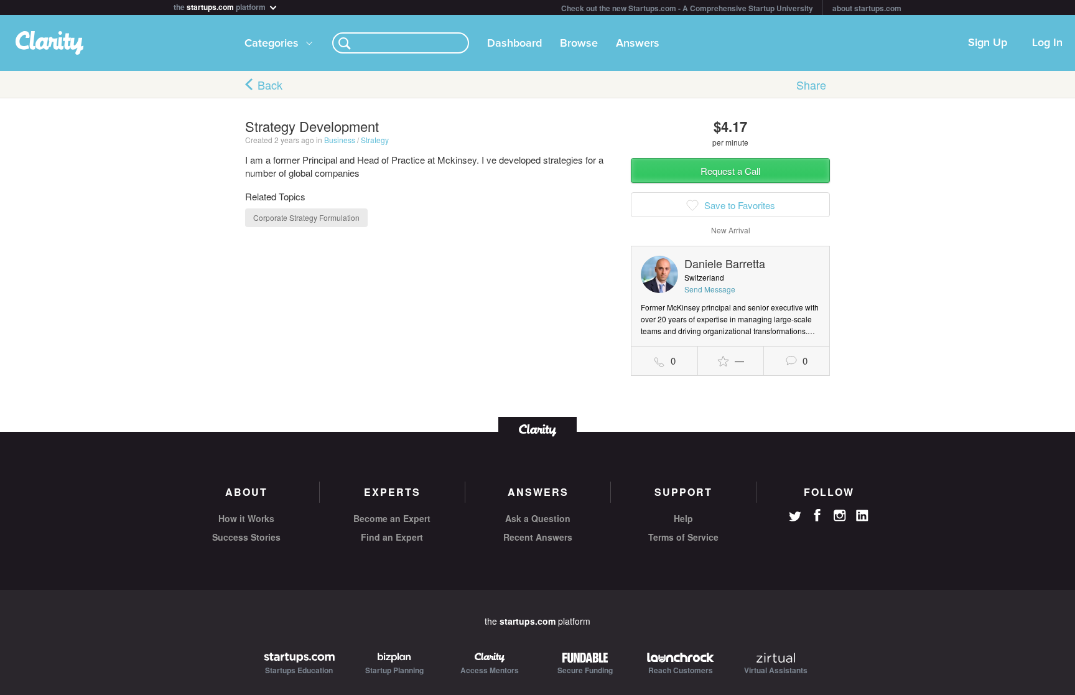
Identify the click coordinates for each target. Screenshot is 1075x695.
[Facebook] (817, 515)
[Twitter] (795, 517)
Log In (1047, 43)
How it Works (246, 518)
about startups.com (866, 8)
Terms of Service (683, 537)
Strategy (375, 139)
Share (811, 85)
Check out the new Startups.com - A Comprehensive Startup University (687, 8)
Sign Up (987, 43)
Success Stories (246, 537)
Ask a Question (537, 518)
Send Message (709, 289)
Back (270, 85)
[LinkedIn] (862, 516)
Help (683, 518)
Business (339, 139)
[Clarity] (537, 429)
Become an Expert (391, 518)
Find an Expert (392, 537)
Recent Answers (537, 537)
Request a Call (730, 170)
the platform (221, 6)
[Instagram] (840, 516)
